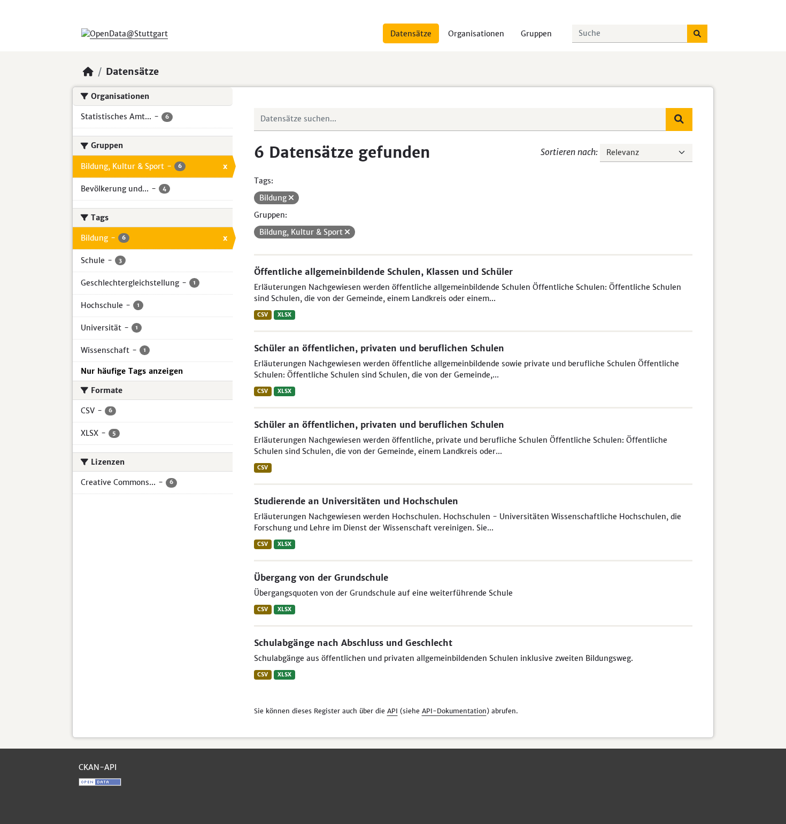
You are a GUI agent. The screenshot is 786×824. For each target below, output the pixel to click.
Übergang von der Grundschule (321, 577)
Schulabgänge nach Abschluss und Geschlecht (353, 642)
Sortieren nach (568, 152)
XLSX (284, 314)
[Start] (88, 72)
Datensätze (410, 33)
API (392, 711)
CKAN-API (98, 767)
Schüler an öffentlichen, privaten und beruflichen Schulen (379, 348)
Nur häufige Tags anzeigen (132, 371)
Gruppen (536, 33)
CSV (262, 314)
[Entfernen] (291, 198)
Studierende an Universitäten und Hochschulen (356, 501)
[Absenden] (697, 34)
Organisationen (476, 33)
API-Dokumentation (454, 711)
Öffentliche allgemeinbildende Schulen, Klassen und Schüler (383, 271)
